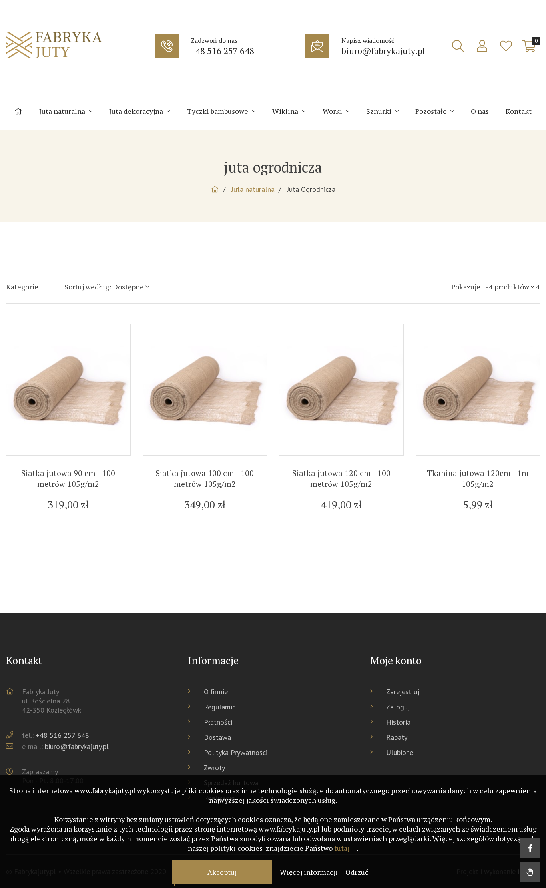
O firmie (216, 691)
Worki (333, 111)
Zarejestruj (402, 691)
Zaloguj (398, 706)
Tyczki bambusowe (218, 111)
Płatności (218, 722)
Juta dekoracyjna (137, 111)
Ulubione (399, 752)
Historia (398, 722)
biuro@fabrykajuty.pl (77, 746)
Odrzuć (356, 872)
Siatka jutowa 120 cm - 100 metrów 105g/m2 (341, 478)
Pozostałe (431, 111)
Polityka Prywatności (235, 752)
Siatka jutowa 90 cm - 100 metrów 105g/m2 (68, 478)
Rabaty (396, 737)
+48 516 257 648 (62, 735)
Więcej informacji (309, 872)
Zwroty (214, 767)
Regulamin (220, 706)
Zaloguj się (482, 46)
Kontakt (519, 111)
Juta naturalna (63, 111)
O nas (480, 111)
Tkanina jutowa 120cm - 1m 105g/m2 (478, 478)
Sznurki (379, 111)
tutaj (341, 848)
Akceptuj (222, 872)
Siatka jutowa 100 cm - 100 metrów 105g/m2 (204, 478)
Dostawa (217, 737)
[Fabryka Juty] (78, 46)
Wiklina (286, 111)
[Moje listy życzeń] (506, 46)
